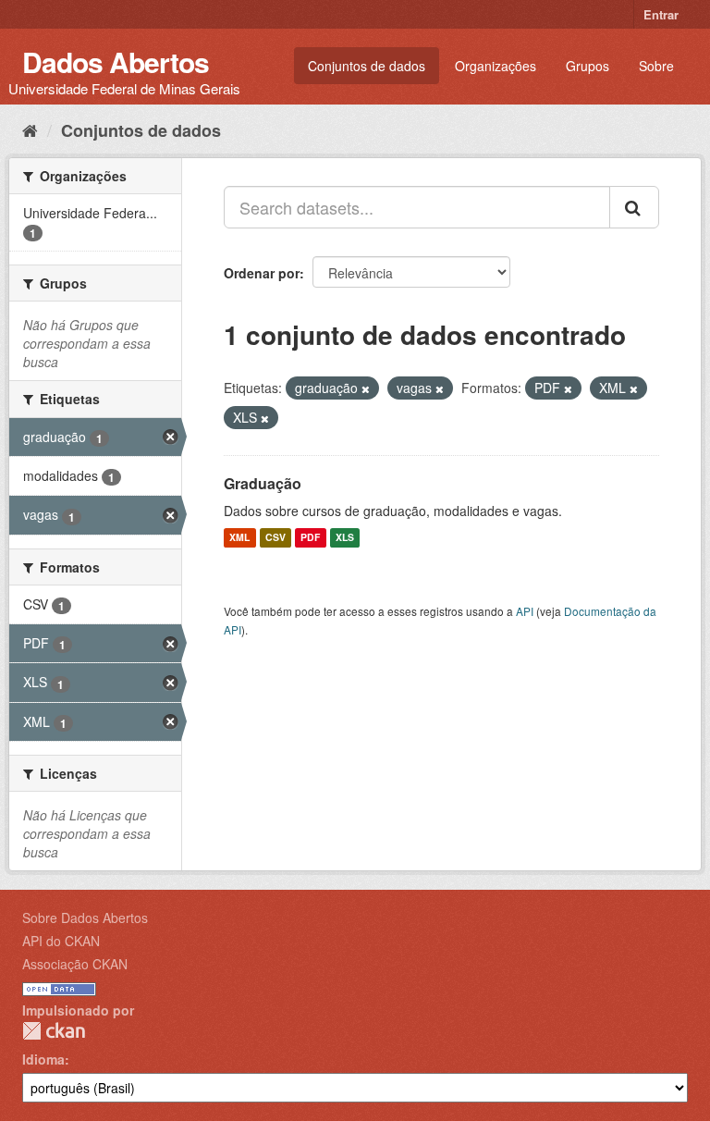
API (524, 611)
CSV (275, 538)
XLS (345, 538)
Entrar (661, 14)
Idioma (43, 1059)
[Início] (30, 129)
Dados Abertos (115, 61)
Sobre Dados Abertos (85, 917)
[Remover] (365, 388)
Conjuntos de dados (366, 65)
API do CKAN (61, 940)
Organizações (495, 65)
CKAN (53, 1031)
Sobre (656, 65)
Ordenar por (262, 273)
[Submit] (634, 207)
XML (239, 538)
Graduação (262, 483)
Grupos (587, 65)
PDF (310, 538)
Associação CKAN (75, 964)
